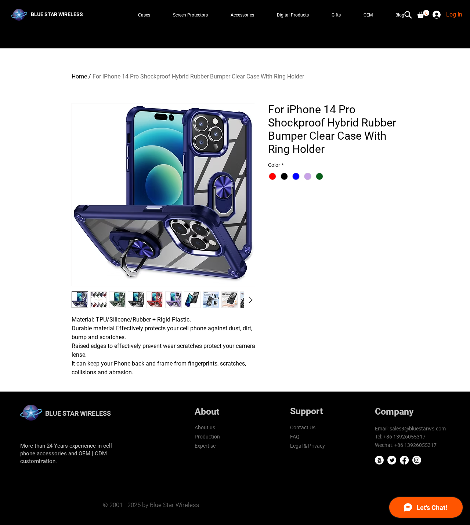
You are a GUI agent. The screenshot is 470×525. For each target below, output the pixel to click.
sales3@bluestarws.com (418, 428)
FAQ (295, 436)
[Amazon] (379, 460)
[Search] (408, 14)
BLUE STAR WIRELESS (78, 413)
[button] (423, 14)
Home (79, 76)
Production (207, 436)
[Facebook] (404, 460)
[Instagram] (416, 460)
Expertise (205, 445)
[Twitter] (391, 460)
